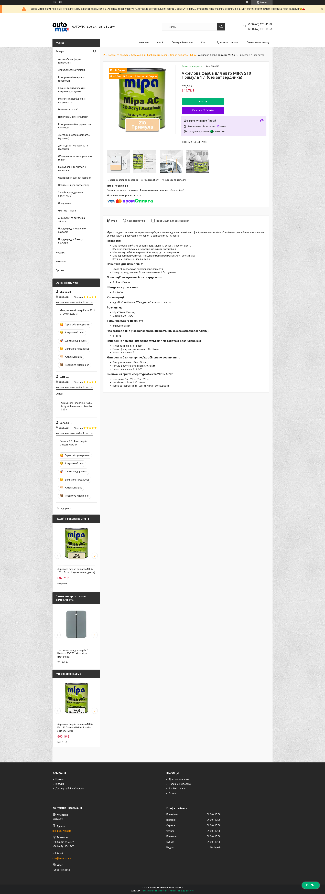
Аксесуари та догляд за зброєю (71, 220)
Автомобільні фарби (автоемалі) (149, 55)
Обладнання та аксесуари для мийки (75, 158)
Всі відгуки (63, 508)
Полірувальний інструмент (73, 116)
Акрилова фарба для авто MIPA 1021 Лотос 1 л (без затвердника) (76, 571)
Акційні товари (177, 788)
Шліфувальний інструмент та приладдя (74, 126)
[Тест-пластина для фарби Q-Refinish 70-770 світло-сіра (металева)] (76, 624)
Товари (60, 51)
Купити (203, 101)
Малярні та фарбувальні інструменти (71, 100)
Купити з (197, 110)
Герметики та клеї (68, 109)
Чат (313, 885)
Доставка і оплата (227, 42)
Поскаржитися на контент (154, 891)
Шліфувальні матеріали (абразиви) (71, 79)
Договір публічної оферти (70, 788)
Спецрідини (64, 203)
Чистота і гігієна (67, 210)
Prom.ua (179, 888)
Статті (204, 42)
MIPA (193, 55)
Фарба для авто (179, 55)
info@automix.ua (61, 858)
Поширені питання (182, 42)
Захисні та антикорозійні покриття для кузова (71, 90)
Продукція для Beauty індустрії (70, 241)
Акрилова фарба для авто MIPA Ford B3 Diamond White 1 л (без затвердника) (75, 727)
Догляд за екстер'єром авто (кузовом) (74, 137)
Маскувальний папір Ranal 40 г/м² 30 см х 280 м (77, 312)
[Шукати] (221, 26)
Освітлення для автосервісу (73, 185)
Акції (160, 42)
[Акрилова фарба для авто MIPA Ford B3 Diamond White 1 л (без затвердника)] (76, 698)
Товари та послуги (118, 55)
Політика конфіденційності (181, 891)
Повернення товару (258, 42)
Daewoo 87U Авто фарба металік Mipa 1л (73, 443)
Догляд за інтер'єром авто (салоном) (73, 147)
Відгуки (60, 784)
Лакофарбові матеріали (71, 70)
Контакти (61, 261)
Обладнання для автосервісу (74, 177)
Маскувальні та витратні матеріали (72, 169)
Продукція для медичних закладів (72, 230)
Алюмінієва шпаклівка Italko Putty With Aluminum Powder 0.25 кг (76, 406)
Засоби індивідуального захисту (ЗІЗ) (71, 194)
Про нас (60, 270)
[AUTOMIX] (60, 26)
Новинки (144, 42)
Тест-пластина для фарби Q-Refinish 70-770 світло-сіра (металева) (73, 653)
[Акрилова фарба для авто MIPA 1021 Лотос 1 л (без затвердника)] (76, 543)
